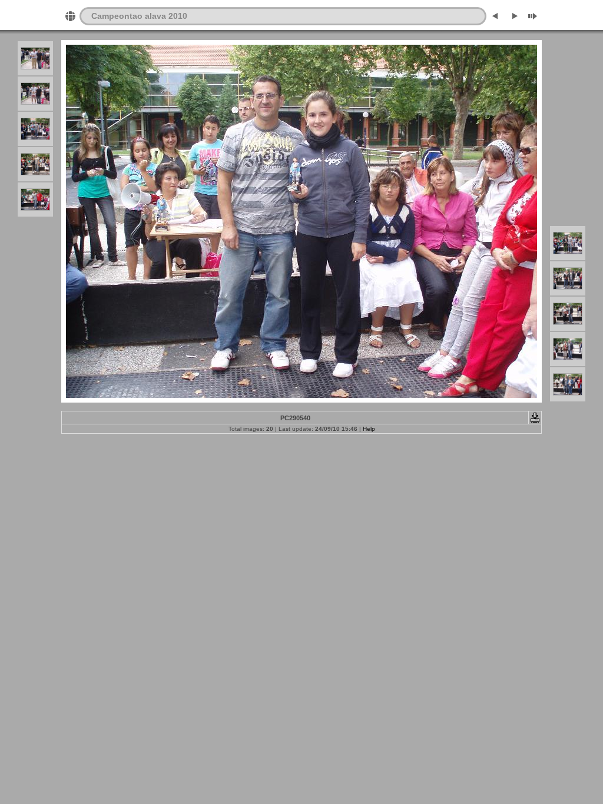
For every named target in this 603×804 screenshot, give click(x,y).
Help (369, 429)
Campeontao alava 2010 (139, 16)
